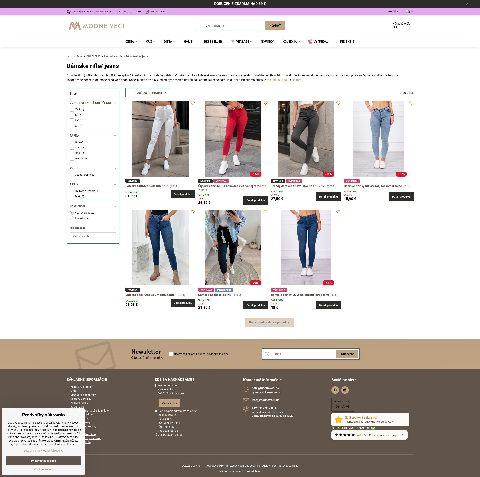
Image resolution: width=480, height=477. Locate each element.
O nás (73, 390)
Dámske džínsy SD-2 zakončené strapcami (300, 295)
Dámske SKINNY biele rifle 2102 (147, 186)
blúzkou (283, 80)
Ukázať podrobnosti (43, 469)
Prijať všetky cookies (43, 460)
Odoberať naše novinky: (147, 357)
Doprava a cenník (80, 398)
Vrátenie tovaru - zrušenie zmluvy (89, 410)
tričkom (272, 80)
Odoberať (347, 354)
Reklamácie (77, 406)
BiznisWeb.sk (252, 471)
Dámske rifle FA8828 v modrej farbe (150, 295)
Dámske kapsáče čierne (215, 295)
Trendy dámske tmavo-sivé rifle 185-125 (298, 186)
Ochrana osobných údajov (85, 438)
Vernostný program (81, 386)
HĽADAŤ (275, 25)
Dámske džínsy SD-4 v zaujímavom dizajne (373, 186)
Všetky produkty (84, 212)
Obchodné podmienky (83, 394)
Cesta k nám (169, 403)
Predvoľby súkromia (216, 465)
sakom (296, 80)
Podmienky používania (285, 465)
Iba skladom (82, 218)
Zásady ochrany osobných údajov (250, 465)
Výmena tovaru (79, 402)
